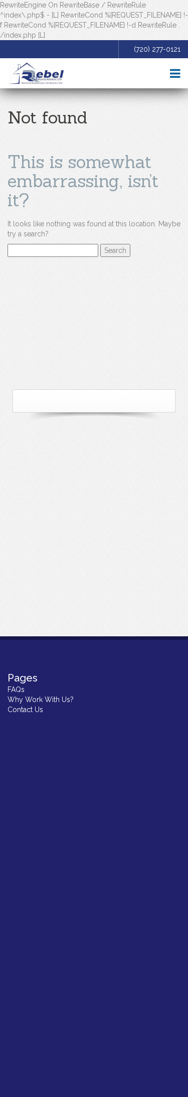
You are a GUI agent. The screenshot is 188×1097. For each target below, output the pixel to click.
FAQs (16, 689)
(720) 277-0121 (157, 49)
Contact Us (25, 710)
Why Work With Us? (41, 700)
